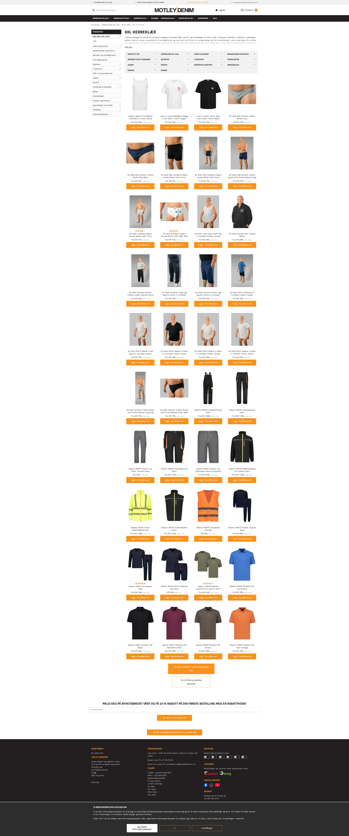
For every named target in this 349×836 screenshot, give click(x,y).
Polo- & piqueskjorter (103, 73)
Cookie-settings (155, 784)
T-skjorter (97, 69)
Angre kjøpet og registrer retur (105, 761)
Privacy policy (154, 781)
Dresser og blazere (101, 100)
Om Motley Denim (99, 770)
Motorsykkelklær (100, 114)
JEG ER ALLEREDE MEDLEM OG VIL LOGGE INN (175, 732)
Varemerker (203, 18)
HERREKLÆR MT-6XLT (121, 18)
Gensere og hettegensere (104, 55)
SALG (215, 18)
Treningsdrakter (100, 60)
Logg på (221, 10)
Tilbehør (154, 18)
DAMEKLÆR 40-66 (167, 18)
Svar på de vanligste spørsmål (105, 764)
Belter (95, 91)
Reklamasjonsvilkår (156, 778)
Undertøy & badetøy (102, 87)
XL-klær (151, 786)
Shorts (96, 82)
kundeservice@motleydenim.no (245, 2)
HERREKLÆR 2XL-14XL (101, 18)
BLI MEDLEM (97, 753)
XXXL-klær (152, 792)
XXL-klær (152, 789)
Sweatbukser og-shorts (104, 51)
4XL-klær (152, 795)
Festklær (97, 110)
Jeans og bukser (100, 46)
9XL (95, 41)
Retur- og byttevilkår (157, 775)
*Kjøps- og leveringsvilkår (159, 772)
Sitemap (95, 782)
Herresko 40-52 (140, 18)
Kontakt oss (96, 767)
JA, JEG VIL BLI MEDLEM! (174, 718)
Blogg (93, 772)
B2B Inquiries (97, 775)
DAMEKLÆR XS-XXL (186, 18)
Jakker (96, 78)
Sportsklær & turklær (103, 105)
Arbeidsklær (98, 96)
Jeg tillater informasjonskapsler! (142, 828)
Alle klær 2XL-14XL (101, 36)
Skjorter (96, 64)
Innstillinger (207, 828)
